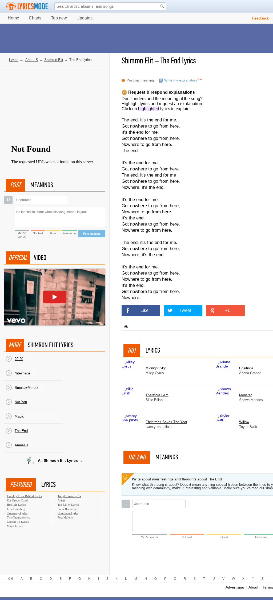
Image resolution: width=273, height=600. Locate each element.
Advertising (235, 587)
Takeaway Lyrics (17, 513)
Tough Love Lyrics (69, 496)
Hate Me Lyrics (16, 504)
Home (13, 18)
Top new (59, 18)
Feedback (260, 18)
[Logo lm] (27, 6)
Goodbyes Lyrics (68, 513)
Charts (35, 18)
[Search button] (162, 6)
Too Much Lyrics (68, 504)
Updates (85, 18)
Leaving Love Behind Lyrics (24, 496)
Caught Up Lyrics (18, 521)
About (253, 587)
